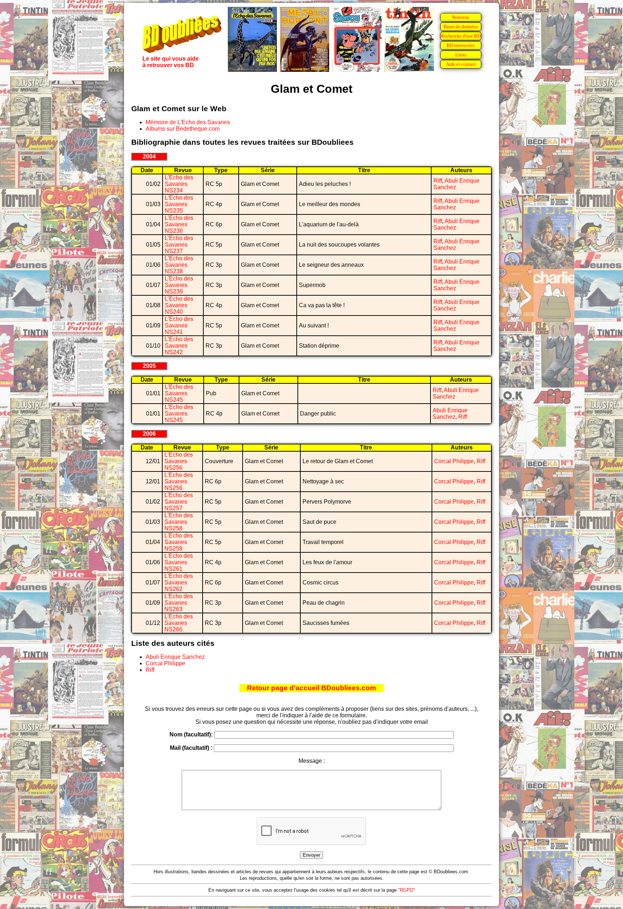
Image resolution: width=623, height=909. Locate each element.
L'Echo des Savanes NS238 (179, 264)
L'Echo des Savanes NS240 (179, 305)
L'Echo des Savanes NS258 (178, 521)
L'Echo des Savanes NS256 (178, 461)
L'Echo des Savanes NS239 (179, 285)
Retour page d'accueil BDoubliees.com (311, 688)
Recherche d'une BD (461, 36)
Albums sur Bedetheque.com (183, 129)
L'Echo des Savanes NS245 (179, 393)
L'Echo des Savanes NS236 (179, 224)
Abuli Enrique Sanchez (450, 413)
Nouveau (460, 17)
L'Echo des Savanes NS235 (179, 204)
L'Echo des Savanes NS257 (178, 501)
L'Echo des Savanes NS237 (179, 244)
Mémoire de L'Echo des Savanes (188, 122)
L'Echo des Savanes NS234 (179, 183)
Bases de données (460, 26)
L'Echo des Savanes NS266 (178, 622)
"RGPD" (406, 890)
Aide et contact (461, 64)
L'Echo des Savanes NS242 (179, 345)
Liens (460, 54)
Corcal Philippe (454, 461)
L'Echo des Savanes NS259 (178, 542)
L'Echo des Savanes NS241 (179, 325)
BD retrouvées (460, 45)
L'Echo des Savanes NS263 (178, 602)
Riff (437, 181)
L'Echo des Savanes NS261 (178, 562)
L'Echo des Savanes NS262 (178, 582)
